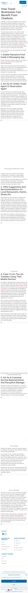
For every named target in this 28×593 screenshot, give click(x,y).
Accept (14, 581)
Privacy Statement (14, 591)
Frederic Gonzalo (20, 282)
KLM (8, 313)
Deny (14, 584)
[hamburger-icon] (11, 3)
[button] (26, 575)
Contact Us (21, 591)
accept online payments (6, 61)
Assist (2, 215)
